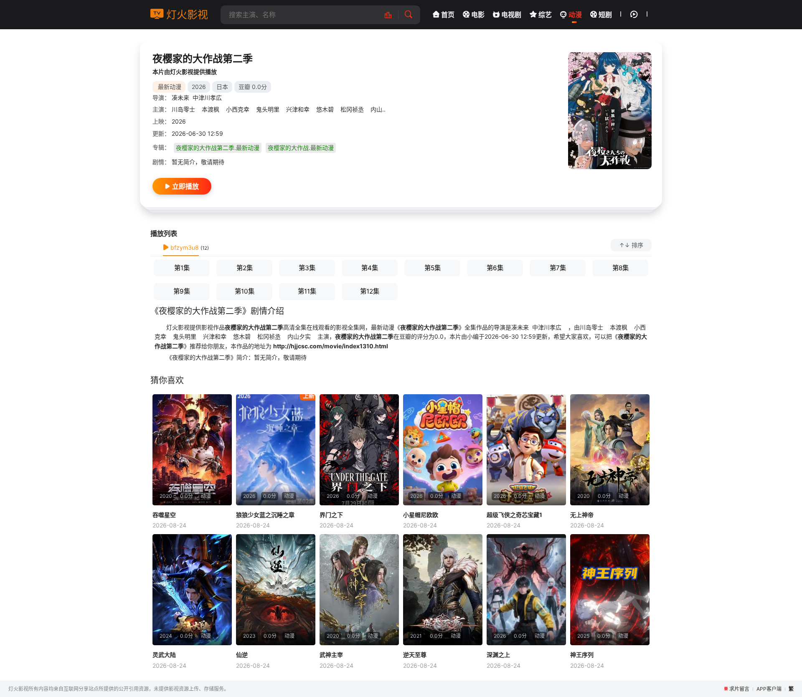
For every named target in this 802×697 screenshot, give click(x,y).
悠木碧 (325, 109)
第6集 (495, 268)
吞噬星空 (164, 514)
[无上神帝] (610, 449)
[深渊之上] (526, 589)
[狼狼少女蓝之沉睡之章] (275, 449)
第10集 (244, 291)
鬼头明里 (267, 109)
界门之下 (331, 514)
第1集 (182, 268)
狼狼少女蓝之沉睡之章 (265, 514)
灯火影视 (185, 14)
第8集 (620, 268)
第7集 (558, 268)
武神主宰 (331, 654)
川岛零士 (184, 109)
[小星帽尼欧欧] (442, 449)
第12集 (369, 291)
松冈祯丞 (352, 109)
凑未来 (180, 97)
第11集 (307, 291)
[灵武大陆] (192, 589)
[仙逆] (275, 589)
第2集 (244, 268)
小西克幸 (237, 109)
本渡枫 (210, 109)
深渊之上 (498, 654)
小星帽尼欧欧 (420, 514)
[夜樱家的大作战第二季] (610, 110)
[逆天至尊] (442, 589)
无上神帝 (582, 514)
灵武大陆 (164, 654)
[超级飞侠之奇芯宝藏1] (526, 449)
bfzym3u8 (184, 247)
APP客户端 (769, 689)
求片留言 (739, 689)
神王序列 (582, 654)
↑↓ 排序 (631, 244)
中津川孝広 (207, 97)
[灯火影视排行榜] (392, 14)
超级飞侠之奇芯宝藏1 (514, 514)
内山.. (377, 109)
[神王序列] (610, 589)
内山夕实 (298, 336)
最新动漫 (169, 86)
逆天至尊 (414, 654)
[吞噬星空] (192, 449)
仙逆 (242, 654)
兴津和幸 (297, 109)
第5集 (432, 268)
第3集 (307, 268)
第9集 (181, 291)
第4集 (369, 268)
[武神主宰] (359, 589)
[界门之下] (359, 449)
